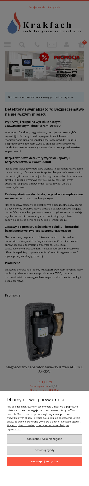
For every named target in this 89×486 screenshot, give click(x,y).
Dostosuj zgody (44, 450)
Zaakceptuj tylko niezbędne (44, 438)
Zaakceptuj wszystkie (44, 461)
